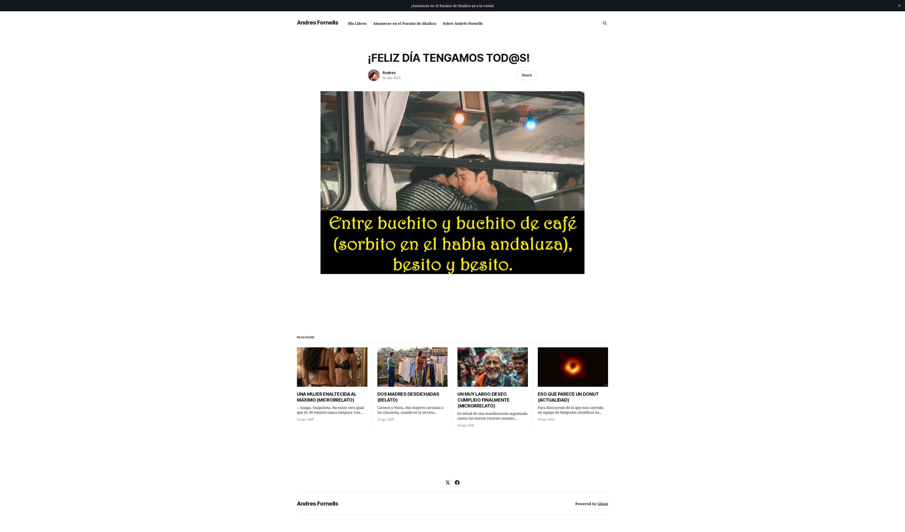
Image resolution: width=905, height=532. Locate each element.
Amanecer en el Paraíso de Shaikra (404, 23)
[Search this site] (605, 23)
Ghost (603, 503)
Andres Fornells (317, 22)
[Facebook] (457, 482)
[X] (447, 482)
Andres (389, 72)
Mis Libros (357, 23)
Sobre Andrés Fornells (463, 23)
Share (527, 75)
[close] (899, 5)
